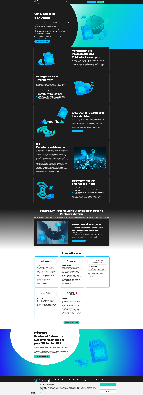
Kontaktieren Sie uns (42, 356)
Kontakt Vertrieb (91, 1)
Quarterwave (40, 167)
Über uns (68, 1)
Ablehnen (108, 391)
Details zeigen (43, 392)
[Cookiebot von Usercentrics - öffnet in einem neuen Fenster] (33, 393)
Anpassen (108, 388)
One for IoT (49, 1)
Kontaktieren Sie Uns (71, 322)
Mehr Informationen (42, 41)
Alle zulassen (108, 384)
